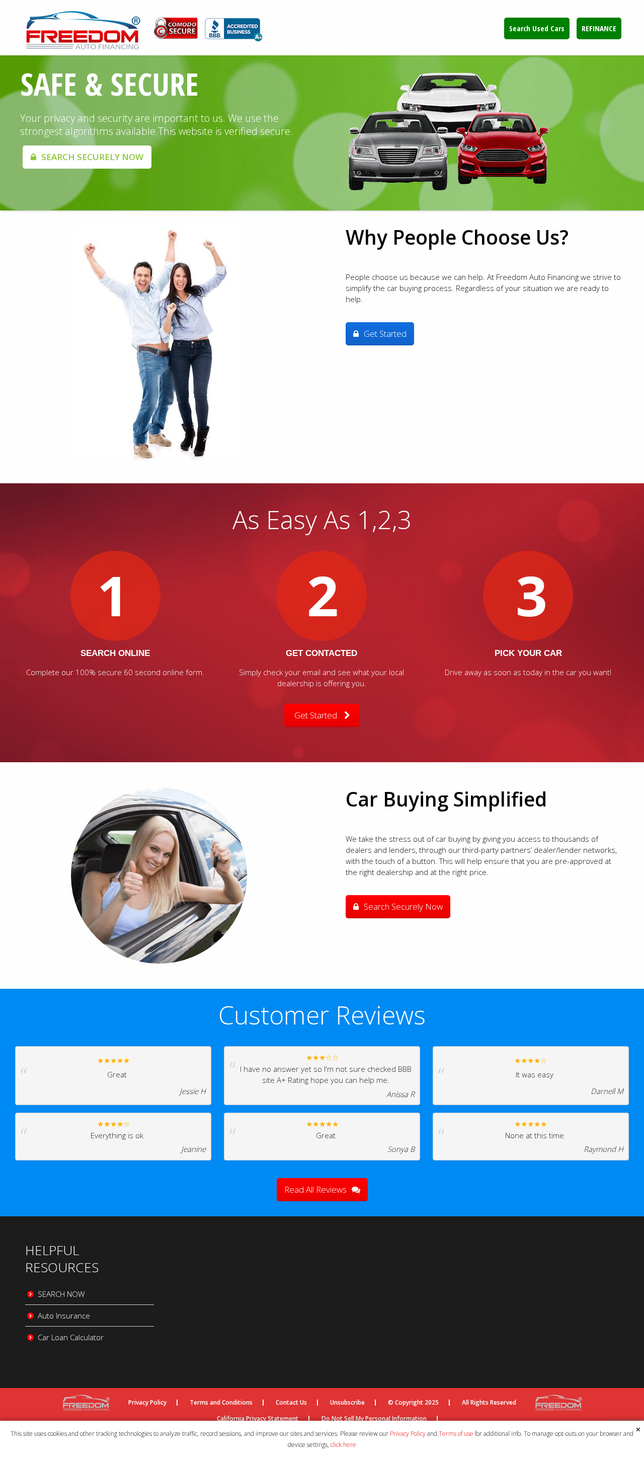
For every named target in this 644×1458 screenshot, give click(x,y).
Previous (15, 133)
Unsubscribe (347, 1403)
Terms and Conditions (221, 1403)
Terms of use (456, 1433)
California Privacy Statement (257, 1419)
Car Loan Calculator (71, 1337)
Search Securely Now (403, 906)
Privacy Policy (408, 1433)
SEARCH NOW (61, 1294)
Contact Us (291, 1403)
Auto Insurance (64, 1315)
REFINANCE (599, 28)
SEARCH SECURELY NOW (92, 157)
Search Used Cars (537, 28)
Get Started (385, 333)
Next (629, 133)
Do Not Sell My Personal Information (374, 1419)
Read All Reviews (315, 1189)
